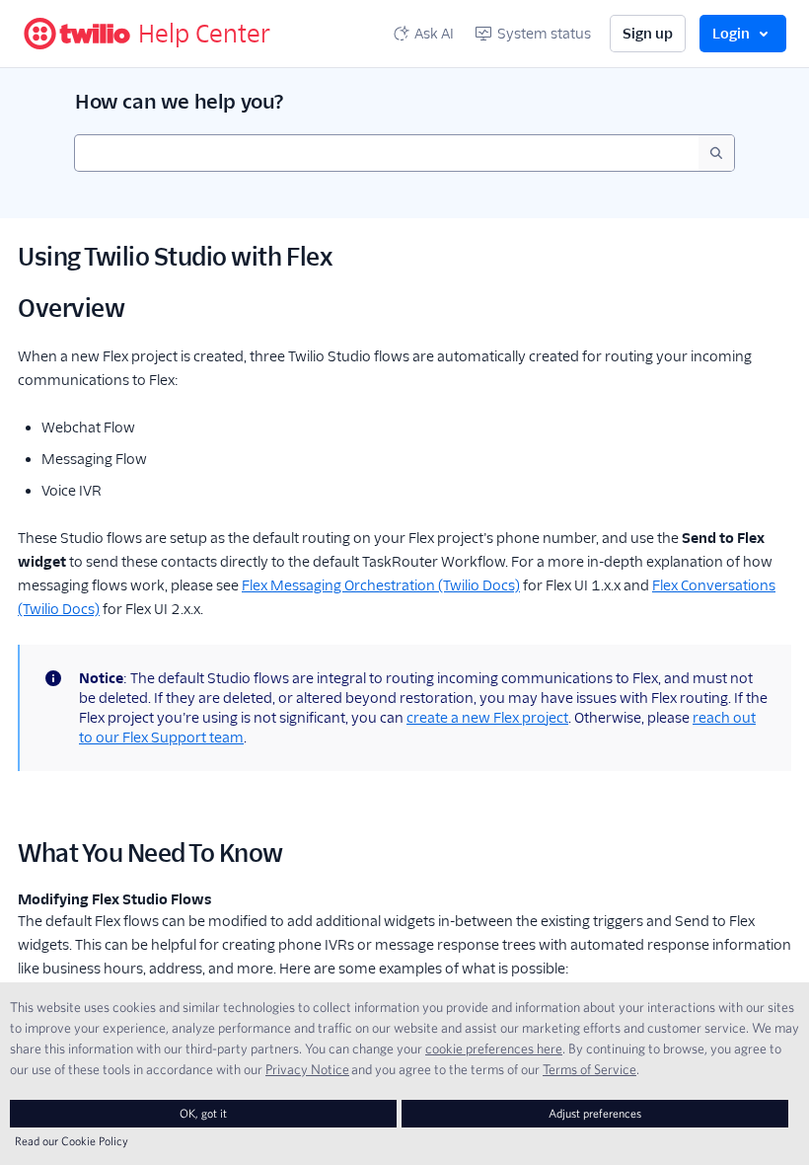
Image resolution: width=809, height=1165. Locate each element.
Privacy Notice (307, 1069)
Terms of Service (589, 1069)
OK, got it (203, 1113)
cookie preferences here (493, 1048)
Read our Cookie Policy (71, 1140)
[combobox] (387, 153)
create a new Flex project (487, 718)
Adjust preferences (595, 1113)
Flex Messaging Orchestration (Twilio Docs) (381, 585)
